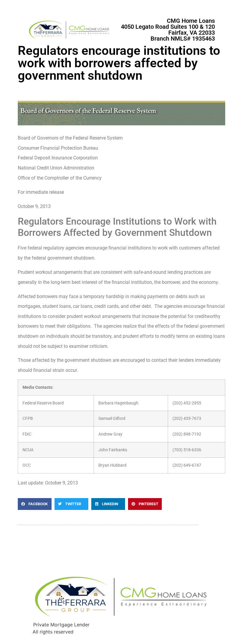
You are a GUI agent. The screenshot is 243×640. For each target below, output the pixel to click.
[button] (35, 504)
